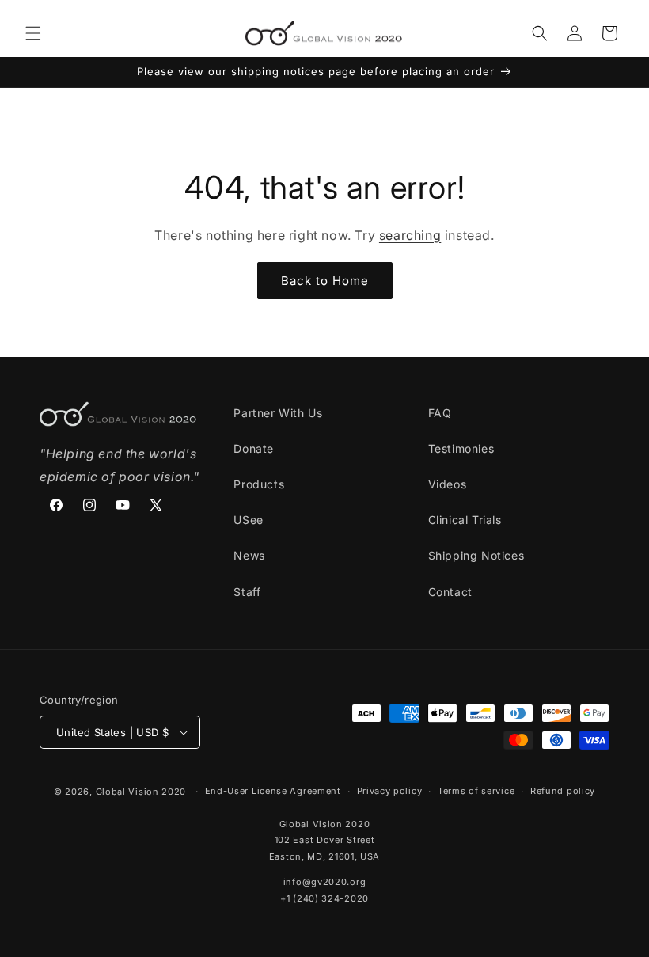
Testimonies (461, 448)
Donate (253, 448)
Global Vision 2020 (141, 791)
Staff (246, 591)
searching (410, 235)
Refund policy (562, 790)
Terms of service (476, 790)
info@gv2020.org (324, 881)
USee (248, 519)
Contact (450, 591)
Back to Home (325, 280)
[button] (33, 33)
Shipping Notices (476, 555)
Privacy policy (390, 790)
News (248, 555)
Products (258, 484)
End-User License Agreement (273, 790)
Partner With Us (277, 413)
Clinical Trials (465, 519)
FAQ (440, 413)
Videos (447, 484)
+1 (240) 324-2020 (324, 898)
